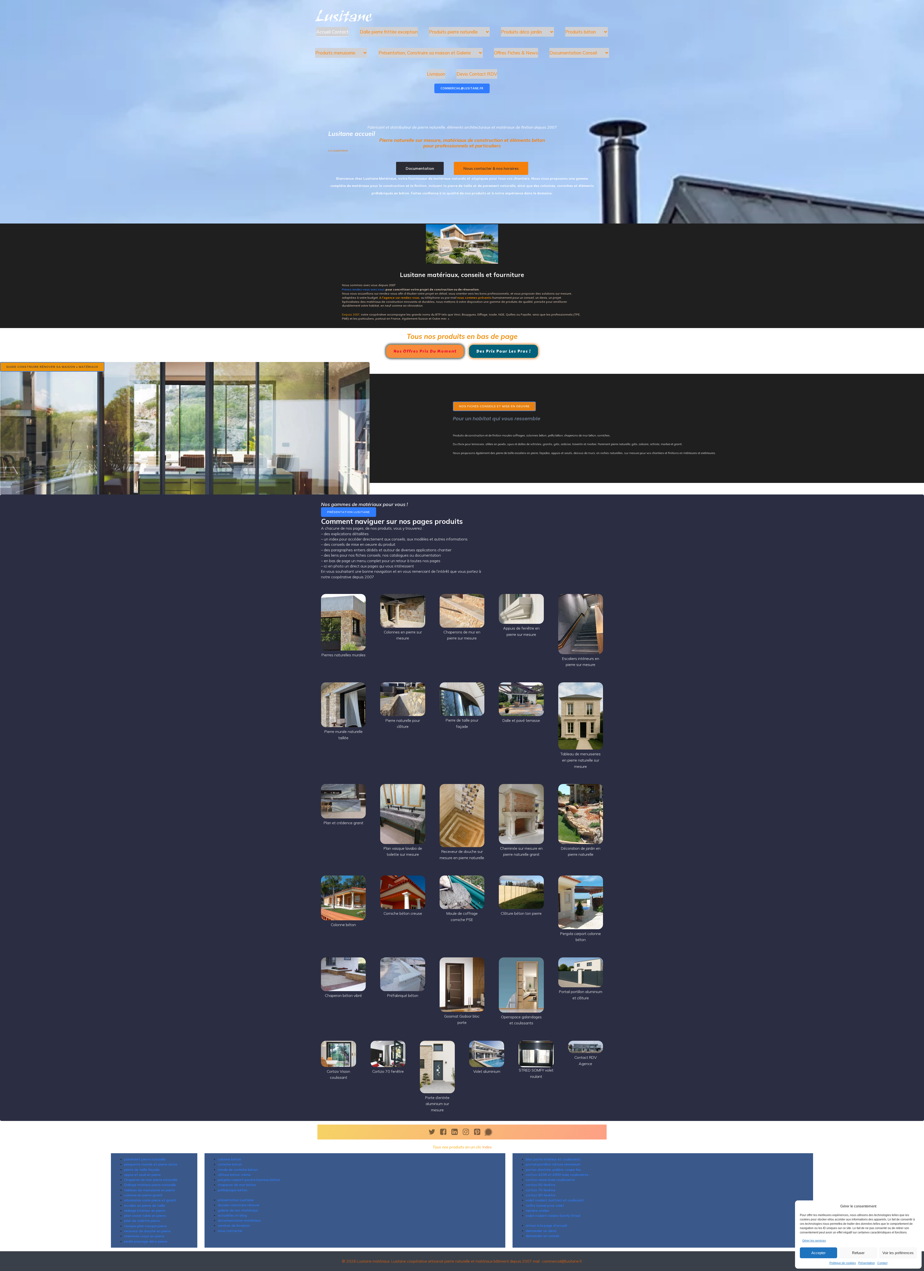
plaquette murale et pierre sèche (150, 1164)
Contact (882, 1263)
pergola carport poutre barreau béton (249, 1180)
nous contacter (230, 1231)
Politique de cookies (842, 1263)
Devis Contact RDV (476, 74)
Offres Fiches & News (516, 53)
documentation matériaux (239, 1220)
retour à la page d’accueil (546, 1225)
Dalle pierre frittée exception (389, 32)
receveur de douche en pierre (147, 1231)
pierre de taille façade (142, 1169)
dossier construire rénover (239, 1205)
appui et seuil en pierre (142, 1174)
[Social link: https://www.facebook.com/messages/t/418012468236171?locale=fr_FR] (490, 1132)
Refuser (858, 1253)
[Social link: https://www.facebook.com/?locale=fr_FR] (445, 1132)
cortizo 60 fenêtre (540, 1185)
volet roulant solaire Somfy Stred (553, 1215)
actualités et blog (232, 1215)
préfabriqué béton (232, 1190)
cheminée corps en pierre (144, 1236)
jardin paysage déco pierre (145, 1241)
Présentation (866, 1263)
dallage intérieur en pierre (144, 1210)
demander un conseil (542, 1236)
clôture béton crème (234, 1174)
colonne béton (229, 1159)
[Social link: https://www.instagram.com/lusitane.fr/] (467, 1132)
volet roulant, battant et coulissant (555, 1200)
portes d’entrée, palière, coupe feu (553, 1169)
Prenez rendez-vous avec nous (363, 289)
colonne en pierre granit (143, 1195)
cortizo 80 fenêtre (540, 1195)
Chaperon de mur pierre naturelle (150, 1180)
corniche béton (230, 1164)
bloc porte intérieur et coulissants (553, 1159)
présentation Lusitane (236, 1200)
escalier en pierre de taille (144, 1205)
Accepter (818, 1253)
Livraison (436, 74)
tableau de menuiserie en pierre (149, 1190)
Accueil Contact (332, 32)
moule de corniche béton (238, 1169)
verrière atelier (537, 1210)
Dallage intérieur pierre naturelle (150, 1185)
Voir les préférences (898, 1253)
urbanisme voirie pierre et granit (150, 1200)
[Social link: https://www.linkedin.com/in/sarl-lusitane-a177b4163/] (456, 1132)
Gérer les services (814, 1240)
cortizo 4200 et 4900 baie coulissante (557, 1174)
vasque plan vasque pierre (145, 1226)
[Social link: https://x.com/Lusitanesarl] (433, 1132)
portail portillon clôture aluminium (553, 1164)
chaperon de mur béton (237, 1185)
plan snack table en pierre (145, 1215)
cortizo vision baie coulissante (550, 1180)
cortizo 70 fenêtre (540, 1190)
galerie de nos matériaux (238, 1210)
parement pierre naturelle (145, 1159)
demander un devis (541, 1231)
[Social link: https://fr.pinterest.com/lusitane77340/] (479, 1132)
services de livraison (234, 1225)
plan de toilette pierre (142, 1220)
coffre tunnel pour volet (545, 1205)
